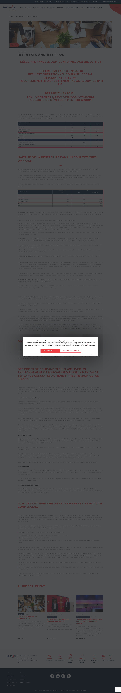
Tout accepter (48, 350)
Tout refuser (87, 354)
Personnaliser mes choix (70, 350)
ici (87, 343)
